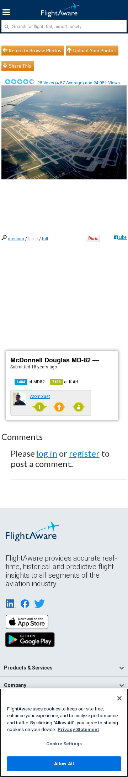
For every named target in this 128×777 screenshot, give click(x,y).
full (45, 238)
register (84, 453)
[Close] (119, 698)
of (31, 381)
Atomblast (40, 396)
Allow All (64, 763)
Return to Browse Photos (35, 50)
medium (16, 238)
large (33, 238)
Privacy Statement (78, 729)
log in (47, 453)
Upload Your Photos (94, 50)
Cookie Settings (64, 743)
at (65, 381)
